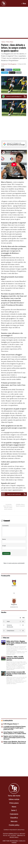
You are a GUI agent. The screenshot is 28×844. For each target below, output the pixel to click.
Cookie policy (14, 825)
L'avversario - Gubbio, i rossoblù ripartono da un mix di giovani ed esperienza (15, 658)
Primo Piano (9, 42)
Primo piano (14, 803)
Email (19, 72)
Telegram (5, 72)
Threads (13, 72)
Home (3, 42)
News (14, 807)
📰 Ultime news (5, 638)
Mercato (14, 821)
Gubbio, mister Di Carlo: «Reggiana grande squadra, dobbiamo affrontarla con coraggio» (16, 642)
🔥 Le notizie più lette (7, 720)
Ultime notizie (14, 799)
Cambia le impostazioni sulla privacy (14, 829)
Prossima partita (5, 576)
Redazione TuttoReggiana (8, 64)
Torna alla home (14, 796)
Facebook (9, 69)
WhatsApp (17, 69)
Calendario (14, 814)
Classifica (3, 612)
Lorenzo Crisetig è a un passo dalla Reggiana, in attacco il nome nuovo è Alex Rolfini (16, 673)
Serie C (14, 810)
